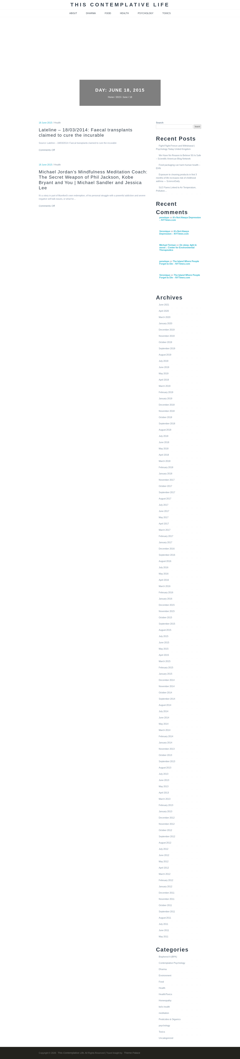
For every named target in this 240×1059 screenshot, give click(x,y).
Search (159, 123)
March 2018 (164, 461)
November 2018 (167, 411)
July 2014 (163, 711)
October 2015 (165, 617)
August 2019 (165, 355)
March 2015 (164, 661)
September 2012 (167, 836)
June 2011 (164, 930)
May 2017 (163, 517)
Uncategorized (166, 1038)
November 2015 (167, 611)
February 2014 (166, 736)
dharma (91, 13)
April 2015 (164, 655)
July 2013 (163, 774)
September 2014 (167, 699)
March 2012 (164, 874)
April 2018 (164, 455)
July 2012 (163, 849)
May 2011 (163, 936)
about (73, 13)
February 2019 (166, 392)
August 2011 (165, 918)
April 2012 (164, 868)
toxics (166, 13)
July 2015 (163, 636)
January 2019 (165, 398)
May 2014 (163, 724)
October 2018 (165, 417)
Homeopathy (165, 1000)
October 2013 (165, 755)
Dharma (163, 969)
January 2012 (165, 886)
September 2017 (167, 492)
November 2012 (167, 824)
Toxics (162, 1032)
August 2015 (165, 630)
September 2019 (167, 348)
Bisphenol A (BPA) (168, 957)
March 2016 (164, 586)
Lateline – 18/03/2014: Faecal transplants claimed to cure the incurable (85, 132)
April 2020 (164, 311)
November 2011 (166, 899)
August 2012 (165, 843)
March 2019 (164, 386)
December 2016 (167, 549)
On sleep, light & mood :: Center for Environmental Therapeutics (178, 247)
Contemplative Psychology (172, 963)
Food (161, 982)
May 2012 (163, 861)
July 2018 (163, 436)
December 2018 (167, 405)
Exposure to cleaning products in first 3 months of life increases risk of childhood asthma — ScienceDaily (176, 177)
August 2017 (165, 498)
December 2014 (167, 680)
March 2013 (164, 799)
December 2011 (166, 893)
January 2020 (165, 323)
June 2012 (164, 855)
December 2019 (167, 330)
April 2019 (164, 380)
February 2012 (166, 880)
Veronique (164, 231)
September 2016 (167, 555)
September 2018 (167, 423)
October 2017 (165, 486)
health (124, 13)
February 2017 (166, 536)
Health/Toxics (165, 994)
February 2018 (166, 467)
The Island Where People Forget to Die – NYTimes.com (179, 262)
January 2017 (165, 542)
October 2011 (165, 905)
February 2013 (166, 805)
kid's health (164, 1007)
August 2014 (165, 705)
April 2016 (164, 580)
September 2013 (167, 761)
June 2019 (164, 367)
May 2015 (163, 649)
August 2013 (165, 767)
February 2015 (166, 667)
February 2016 (166, 592)
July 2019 (163, 361)
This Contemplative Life (120, 5)
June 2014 (164, 717)
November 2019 (167, 336)
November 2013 (167, 749)
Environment (165, 975)
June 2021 (164, 305)
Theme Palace (132, 1052)
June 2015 (164, 642)
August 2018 (165, 430)
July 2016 (163, 567)
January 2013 (165, 811)
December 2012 (167, 818)
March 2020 (164, 317)
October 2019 (165, 342)
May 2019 (163, 373)
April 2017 (164, 523)
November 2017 (167, 480)
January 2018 (165, 473)
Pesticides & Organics (170, 1019)
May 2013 (163, 786)
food (108, 13)
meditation (164, 1013)
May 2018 (163, 448)
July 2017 (163, 505)
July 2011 (163, 924)
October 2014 (165, 692)
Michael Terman (167, 245)
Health (57, 123)
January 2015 (165, 674)
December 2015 (167, 605)
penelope (164, 217)
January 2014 (165, 742)
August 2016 (165, 561)
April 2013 (164, 793)
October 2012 (165, 830)
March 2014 (164, 730)
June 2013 (164, 780)
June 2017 (164, 511)
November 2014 (167, 686)
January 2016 (165, 599)
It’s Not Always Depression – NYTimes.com (174, 232)
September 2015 (167, 624)
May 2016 (163, 574)
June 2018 (164, 442)
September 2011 (167, 911)
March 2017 (164, 530)
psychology (145, 13)
